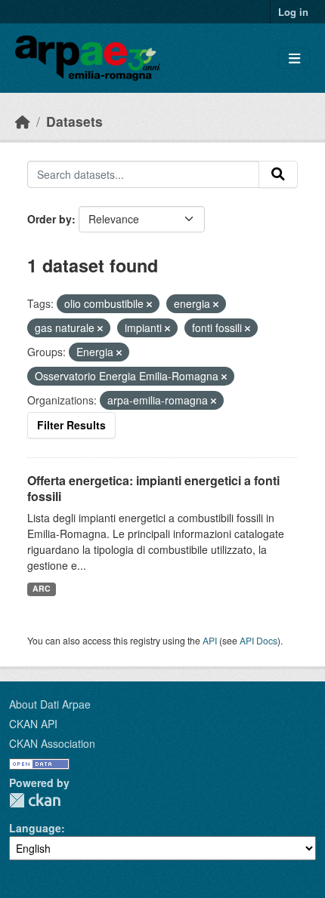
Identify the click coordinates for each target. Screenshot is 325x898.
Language (35, 827)
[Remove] (149, 304)
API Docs (258, 640)
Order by (49, 218)
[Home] (22, 121)
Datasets (74, 121)
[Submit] (278, 174)
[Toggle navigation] (294, 58)
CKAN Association (52, 743)
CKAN (34, 800)
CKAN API (33, 723)
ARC (41, 588)
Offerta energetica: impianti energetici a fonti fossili (153, 488)
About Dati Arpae (50, 704)
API (210, 640)
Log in (293, 12)
